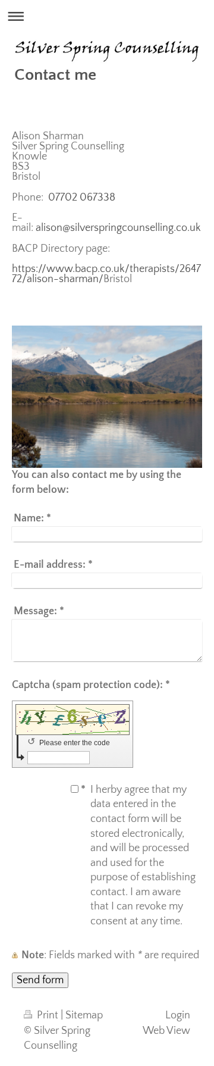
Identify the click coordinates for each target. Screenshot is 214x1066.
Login (177, 1015)
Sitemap (84, 1015)
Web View (166, 1031)
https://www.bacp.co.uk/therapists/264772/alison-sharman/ (106, 274)
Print (47, 1015)
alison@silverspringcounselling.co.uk (118, 228)
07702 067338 (80, 198)
